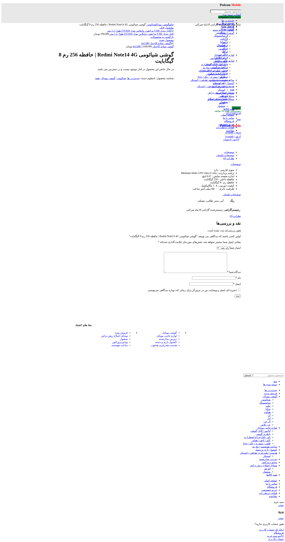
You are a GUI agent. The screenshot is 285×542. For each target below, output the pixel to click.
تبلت (268, 405)
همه (97, 78)
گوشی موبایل (162, 24)
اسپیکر (266, 456)
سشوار (124, 339)
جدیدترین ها (228, 20)
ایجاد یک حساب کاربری (271, 529)
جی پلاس (265, 424)
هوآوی (267, 412)
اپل (268, 418)
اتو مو (267, 468)
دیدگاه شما (234, 272)
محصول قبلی (166, 27)
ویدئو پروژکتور (120, 342)
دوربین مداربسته (168, 339)
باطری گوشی (263, 434)
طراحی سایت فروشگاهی (147, 367)
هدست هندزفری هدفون (164, 345)
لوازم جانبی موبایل (167, 335)
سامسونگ (264, 402)
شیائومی (151, 24)
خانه (171, 24)
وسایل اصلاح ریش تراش (114, 335)
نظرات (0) (228, 158)
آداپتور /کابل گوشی (260, 431)
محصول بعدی (166, 40)
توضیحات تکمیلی (225, 155)
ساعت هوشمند (119, 345)
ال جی (266, 421)
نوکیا (268, 409)
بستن (281, 505)
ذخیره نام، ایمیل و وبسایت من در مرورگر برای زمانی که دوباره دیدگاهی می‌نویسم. (192, 290)
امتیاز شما (235, 247)
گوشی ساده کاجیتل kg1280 (153, 46)
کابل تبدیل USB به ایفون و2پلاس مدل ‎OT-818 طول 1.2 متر (141, 33)
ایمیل (237, 283)
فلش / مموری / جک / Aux (256, 443)
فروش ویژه (121, 332)
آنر (269, 415)
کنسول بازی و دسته (166, 342)
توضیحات (229, 152)
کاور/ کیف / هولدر (260, 440)
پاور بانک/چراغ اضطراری (257, 437)
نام (238, 277)
